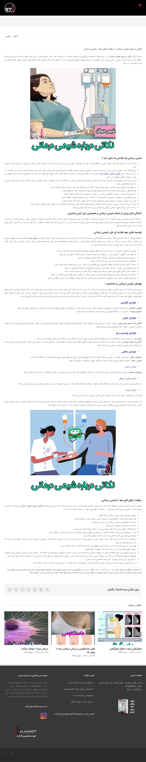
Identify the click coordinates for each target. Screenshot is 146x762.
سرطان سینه (33, 238)
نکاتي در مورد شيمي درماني (49, 572)
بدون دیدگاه (34, 572)
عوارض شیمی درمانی (87, 572)
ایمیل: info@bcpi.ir (133, 686)
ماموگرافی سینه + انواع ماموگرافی (79, 649)
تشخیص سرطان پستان (43, 569)
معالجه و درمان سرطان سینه (69, 572)
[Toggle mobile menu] (140, 5)
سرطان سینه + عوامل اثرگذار (81, 702)
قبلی (15, 36)
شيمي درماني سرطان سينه (110, 174)
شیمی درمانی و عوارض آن (104, 572)
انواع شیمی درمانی (73, 569)
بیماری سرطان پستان (59, 569)
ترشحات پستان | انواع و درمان (127, 619)
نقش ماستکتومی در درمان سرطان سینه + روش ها (28, 650)
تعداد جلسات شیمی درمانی (25, 569)
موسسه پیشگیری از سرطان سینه (126, 569)
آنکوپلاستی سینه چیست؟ (83, 695)
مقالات (92, 569)
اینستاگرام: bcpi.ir (134, 689)
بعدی (8, 36)
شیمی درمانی (118, 572)
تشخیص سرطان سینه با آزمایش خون (78, 689)
